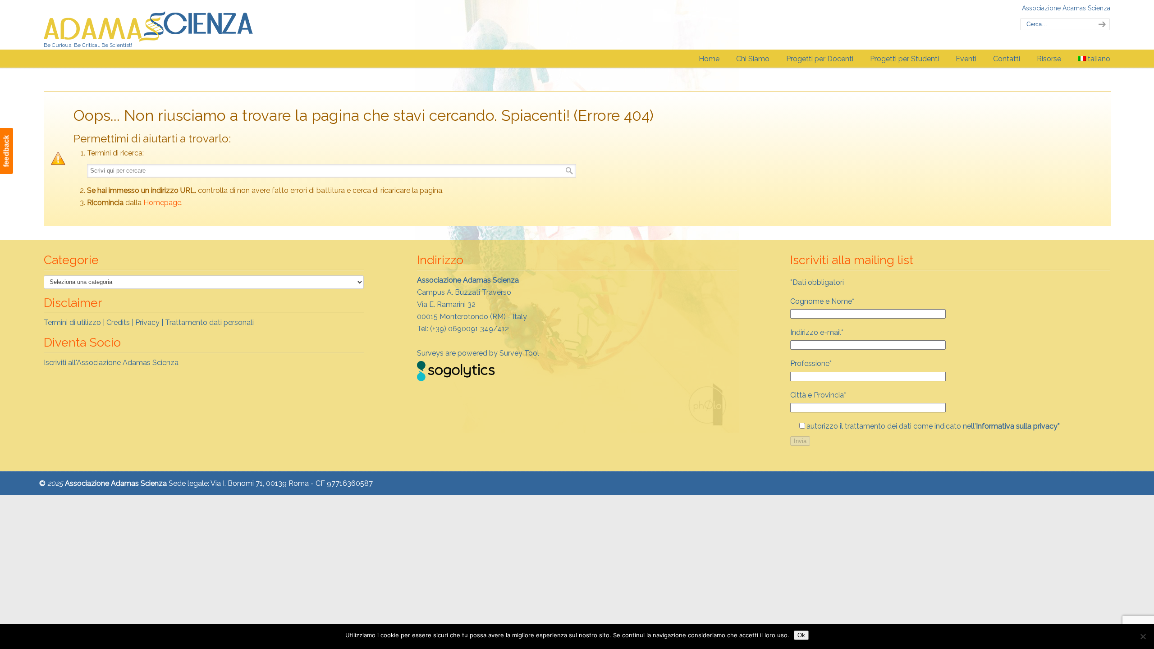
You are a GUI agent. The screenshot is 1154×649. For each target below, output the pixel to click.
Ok (801, 635)
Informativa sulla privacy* (1018, 426)
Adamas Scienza (148, 24)
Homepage (162, 202)
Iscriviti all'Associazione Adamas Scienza (111, 362)
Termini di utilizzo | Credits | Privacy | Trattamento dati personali (149, 322)
